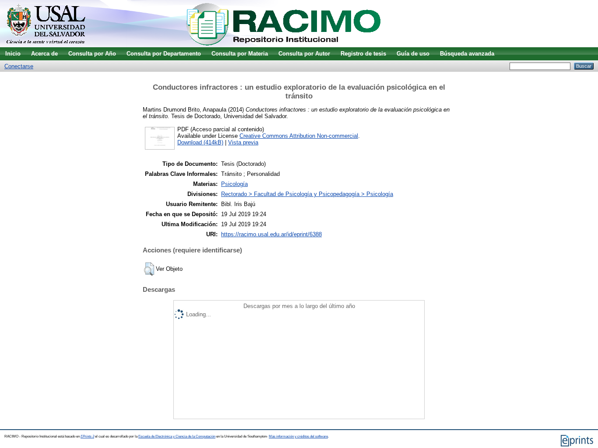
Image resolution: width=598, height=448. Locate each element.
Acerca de (44, 53)
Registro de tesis (363, 53)
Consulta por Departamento (164, 53)
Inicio (13, 53)
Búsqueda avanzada (467, 53)
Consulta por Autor (304, 53)
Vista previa (243, 142)
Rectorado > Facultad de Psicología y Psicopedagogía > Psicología (307, 194)
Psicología (234, 184)
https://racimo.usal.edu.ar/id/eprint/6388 (271, 234)
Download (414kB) (200, 142)
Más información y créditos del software (298, 436)
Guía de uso (413, 53)
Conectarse (18, 66)
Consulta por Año (92, 53)
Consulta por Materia (239, 53)
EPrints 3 (87, 436)
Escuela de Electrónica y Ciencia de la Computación (176, 436)
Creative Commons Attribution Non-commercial (298, 136)
